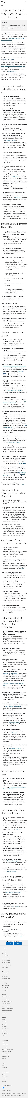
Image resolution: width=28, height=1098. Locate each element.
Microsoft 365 (4, 1026)
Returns (3, 980)
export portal (18, 197)
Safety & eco (4, 1095)
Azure (3, 1042)
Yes (10, 943)
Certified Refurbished (5, 985)
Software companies (5, 1056)
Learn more (19, 829)
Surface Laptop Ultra (5, 955)
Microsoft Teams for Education (7, 1001)
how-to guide (15, 906)
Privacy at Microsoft (5, 1072)
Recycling (8, 1095)
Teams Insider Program (13, 861)
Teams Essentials (21, 472)
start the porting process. (14, 442)
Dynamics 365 (4, 1024)
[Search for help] (5, 2)
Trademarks (23, 1093)
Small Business (4, 1035)
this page (14, 732)
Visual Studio (4, 1058)
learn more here (12, 71)
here (22, 568)
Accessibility (4, 1079)
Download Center (5, 976)
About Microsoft (4, 1067)
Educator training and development (8, 1008)
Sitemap (3, 1093)
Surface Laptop (4, 953)
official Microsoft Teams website (13, 706)
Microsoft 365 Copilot (5, 1033)
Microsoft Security (5, 1021)
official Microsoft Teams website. (13, 892)
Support (3, 5)
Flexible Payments (5, 990)
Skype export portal (10, 140)
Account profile (4, 973)
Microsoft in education (6, 996)
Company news (4, 1069)
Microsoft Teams (5, 1031)
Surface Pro (4, 951)
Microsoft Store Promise (6, 987)
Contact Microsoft (9, 1093)
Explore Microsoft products (6, 964)
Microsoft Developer (5, 1044)
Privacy (14, 1093)
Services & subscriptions (15, 748)
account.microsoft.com (14, 722)
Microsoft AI (4, 1019)
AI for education (4, 1012)
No (18, 943)
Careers (3, 1065)
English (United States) (8, 1085)
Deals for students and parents (7, 1010)
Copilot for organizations (6, 960)
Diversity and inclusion (6, 1076)
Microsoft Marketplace (6, 1053)
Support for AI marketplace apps (7, 1049)
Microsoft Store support (6, 978)
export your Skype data (8, 59)
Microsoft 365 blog (11, 871)
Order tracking (4, 983)
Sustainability (4, 1081)
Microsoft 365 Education (6, 1003)
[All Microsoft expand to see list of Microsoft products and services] (2, 2)
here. (23, 484)
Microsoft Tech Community (6, 1051)
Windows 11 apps (5, 967)
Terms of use (18, 1093)
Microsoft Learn (4, 1047)
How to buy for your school (6, 1005)
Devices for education (5, 999)
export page (15, 176)
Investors (3, 1074)
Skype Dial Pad (22, 463)
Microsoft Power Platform (6, 1028)
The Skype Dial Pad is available (14, 390)
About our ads (13, 1095)
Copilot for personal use (6, 962)
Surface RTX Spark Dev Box (6, 958)
